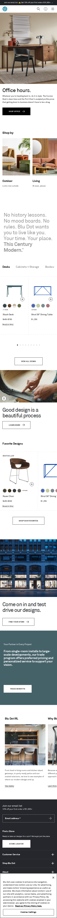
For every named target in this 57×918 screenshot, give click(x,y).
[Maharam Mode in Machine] (14, 491)
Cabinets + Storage (27, 267)
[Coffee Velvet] (5, 491)
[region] (28, 895)
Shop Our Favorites (28, 521)
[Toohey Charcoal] (19, 491)
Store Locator (16, 844)
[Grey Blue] (43, 306)
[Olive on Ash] (19, 306)
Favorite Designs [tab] (12, 444)
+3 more (33, 309)
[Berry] (48, 306)
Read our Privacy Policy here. (28, 906)
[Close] (53, 877)
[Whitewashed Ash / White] (14, 306)
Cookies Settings (28, 912)
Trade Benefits (17, 689)
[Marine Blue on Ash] (5, 306)
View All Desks (28, 361)
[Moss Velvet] (10, 491)
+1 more (5, 309)
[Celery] (38, 306)
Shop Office (14, 111)
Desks (6, 267)
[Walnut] (10, 306)
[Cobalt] (33, 306)
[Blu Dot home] (4, 8)
